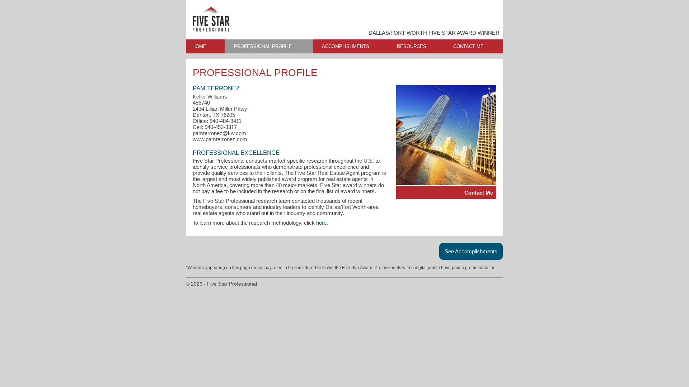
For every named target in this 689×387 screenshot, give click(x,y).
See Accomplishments (471, 251)
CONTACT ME (468, 46)
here (321, 223)
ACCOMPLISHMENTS (345, 46)
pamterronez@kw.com (219, 133)
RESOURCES (411, 46)
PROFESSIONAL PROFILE (263, 46)
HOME (199, 46)
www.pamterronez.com (220, 139)
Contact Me (478, 193)
